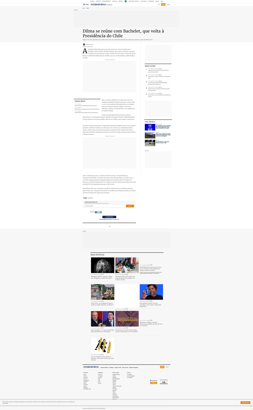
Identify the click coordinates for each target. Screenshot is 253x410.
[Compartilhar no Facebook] (96, 212)
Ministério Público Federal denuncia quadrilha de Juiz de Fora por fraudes (151, 324)
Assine (163, 4)
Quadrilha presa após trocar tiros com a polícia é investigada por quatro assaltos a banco (150, 268)
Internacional (86, 380)
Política (109, 5)
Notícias (92, 1)
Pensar (114, 391)
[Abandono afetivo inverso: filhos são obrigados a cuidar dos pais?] (102, 265)
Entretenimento (106, 1)
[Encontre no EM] (159, 4)
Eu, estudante (130, 377)
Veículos (114, 1)
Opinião (114, 376)
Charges (114, 381)
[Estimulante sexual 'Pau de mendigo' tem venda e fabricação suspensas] (151, 292)
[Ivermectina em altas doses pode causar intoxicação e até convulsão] (127, 319)
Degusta (114, 387)
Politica (87, 8)
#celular (90, 198)
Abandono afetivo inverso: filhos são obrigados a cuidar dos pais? (101, 277)
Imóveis (120, 1)
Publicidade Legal (87, 389)
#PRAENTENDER (116, 378)
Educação (86, 387)
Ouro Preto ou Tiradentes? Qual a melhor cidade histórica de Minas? (102, 304)
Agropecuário (115, 396)
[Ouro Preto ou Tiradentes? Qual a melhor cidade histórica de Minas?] (102, 292)
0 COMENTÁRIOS (109, 217)
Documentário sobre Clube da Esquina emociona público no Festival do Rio (125, 278)
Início (83, 8)
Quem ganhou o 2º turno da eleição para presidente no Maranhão (102, 330)
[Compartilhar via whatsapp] (101, 212)
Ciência (114, 384)
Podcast (114, 393)
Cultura (85, 386)
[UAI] (125, 1)
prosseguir (245, 402)
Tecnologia (115, 389)
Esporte (98, 1)
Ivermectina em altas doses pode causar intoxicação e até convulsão (126, 330)
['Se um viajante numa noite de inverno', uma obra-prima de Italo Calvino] (102, 345)
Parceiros (151, 1)
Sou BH (157, 1)
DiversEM (85, 381)
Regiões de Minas (116, 374)
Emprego (114, 380)
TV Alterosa (143, 1)
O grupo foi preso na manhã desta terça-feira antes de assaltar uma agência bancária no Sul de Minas (151, 273)
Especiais (114, 377)
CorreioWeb (129, 374)
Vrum (99, 381)
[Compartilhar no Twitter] (98, 212)
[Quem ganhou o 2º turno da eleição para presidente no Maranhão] (102, 319)
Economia (86, 377)
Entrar (168, 4)
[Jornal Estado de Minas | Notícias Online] (98, 5)
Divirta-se (114, 399)
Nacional (85, 378)
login (113, 219)
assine (117, 219)
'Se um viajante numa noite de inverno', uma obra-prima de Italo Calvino (102, 358)
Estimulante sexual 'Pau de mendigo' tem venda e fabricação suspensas (150, 304)
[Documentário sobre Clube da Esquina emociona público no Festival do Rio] (127, 265)
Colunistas (86, 384)
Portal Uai (100, 374)
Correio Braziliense (131, 376)
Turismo (114, 383)
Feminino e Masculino (117, 386)
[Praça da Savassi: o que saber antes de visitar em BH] (150, 143)
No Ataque (115, 394)
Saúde (85, 383)
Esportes (114, 390)
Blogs (99, 378)
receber (130, 206)
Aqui (99, 380)
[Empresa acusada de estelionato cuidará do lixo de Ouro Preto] (127, 296)
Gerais (85, 374)
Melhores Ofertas (134, 1)
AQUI (162, 1)
